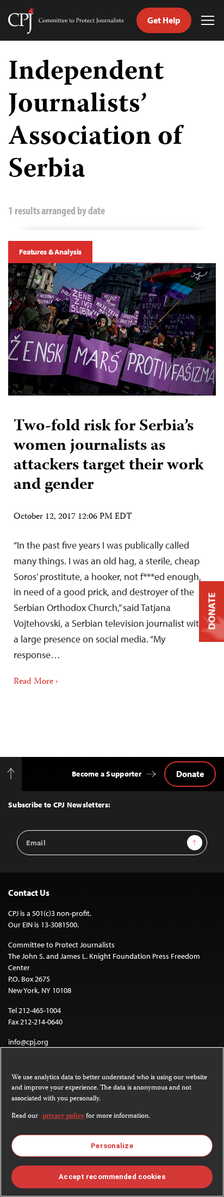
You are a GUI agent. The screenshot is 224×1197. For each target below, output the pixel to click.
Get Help (164, 20)
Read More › (36, 682)
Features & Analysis (50, 252)
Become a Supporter (106, 774)
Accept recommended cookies (112, 1177)
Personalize (112, 1146)
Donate (190, 773)
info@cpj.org (28, 1042)
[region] (112, 1122)
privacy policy (63, 1116)
